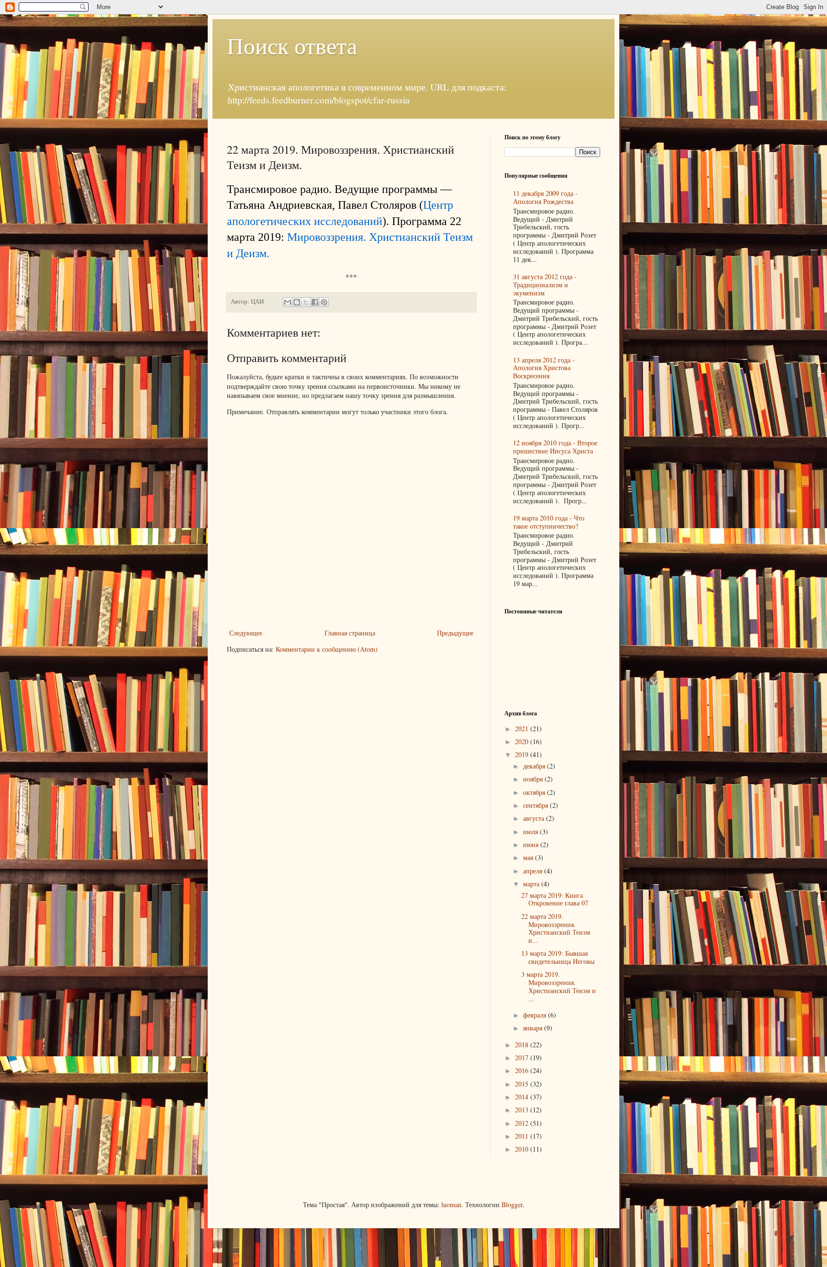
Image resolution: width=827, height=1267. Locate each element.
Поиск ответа (292, 45)
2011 (522, 1136)
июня (531, 844)
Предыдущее (455, 632)
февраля (535, 1014)
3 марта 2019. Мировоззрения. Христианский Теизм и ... (558, 986)
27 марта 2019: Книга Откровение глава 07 (554, 899)
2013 (522, 1109)
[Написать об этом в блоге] (297, 302)
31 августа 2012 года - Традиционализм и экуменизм (545, 284)
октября (535, 792)
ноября (534, 778)
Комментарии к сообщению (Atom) (327, 649)
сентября (536, 805)
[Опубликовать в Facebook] (315, 302)
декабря (535, 765)
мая (529, 857)
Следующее (245, 632)
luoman (451, 1204)
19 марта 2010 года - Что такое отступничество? (548, 522)
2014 (522, 1096)
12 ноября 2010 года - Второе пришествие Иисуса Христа (555, 446)
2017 (522, 1057)
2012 (522, 1123)
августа (534, 818)
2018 (522, 1044)
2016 (522, 1070)
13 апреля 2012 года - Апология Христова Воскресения (544, 368)
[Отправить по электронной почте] (287, 302)
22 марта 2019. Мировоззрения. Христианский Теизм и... (555, 928)
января (533, 1027)
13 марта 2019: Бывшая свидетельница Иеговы (557, 957)
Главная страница (349, 632)
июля (531, 831)
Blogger (512, 1204)
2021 (522, 728)
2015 (522, 1083)
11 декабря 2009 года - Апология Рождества (545, 197)
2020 (522, 741)
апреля (533, 870)
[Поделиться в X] (306, 302)
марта (532, 883)
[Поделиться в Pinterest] (324, 302)
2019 (522, 754)
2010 (522, 1149)
